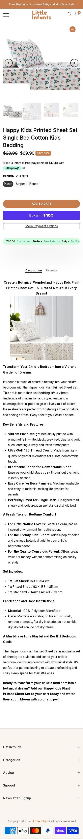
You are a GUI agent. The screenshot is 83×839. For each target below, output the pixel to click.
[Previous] (9, 63)
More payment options (41, 226)
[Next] (74, 63)
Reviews (52, 270)
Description (33, 270)
